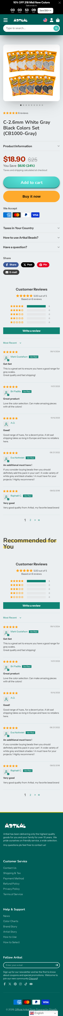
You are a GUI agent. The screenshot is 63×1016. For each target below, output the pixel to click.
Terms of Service (13, 894)
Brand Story (10, 926)
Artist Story (10, 931)
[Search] (56, 28)
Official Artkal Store (25, 1009)
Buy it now (31, 196)
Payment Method (13, 878)
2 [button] (30, 519)
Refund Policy (11, 883)
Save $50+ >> (45, 10)
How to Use (10, 936)
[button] (10, 113)
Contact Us (9, 867)
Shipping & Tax (12, 873)
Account (52, 20)
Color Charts (10, 921)
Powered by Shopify (46, 1009)
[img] (10, 352)
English (39, 1013)
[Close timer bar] (59, 2)
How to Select (11, 942)
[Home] (21, 20)
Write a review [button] (31, 330)
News (6, 916)
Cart (58, 20)
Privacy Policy (11, 888)
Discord (33, 978)
